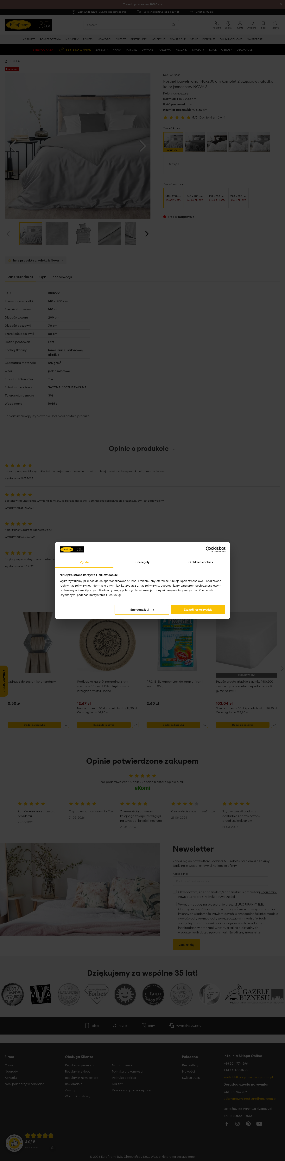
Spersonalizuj (139, 609)
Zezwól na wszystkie (198, 609)
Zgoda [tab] (84, 562)
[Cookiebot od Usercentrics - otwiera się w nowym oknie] (208, 549)
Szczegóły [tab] (143, 562)
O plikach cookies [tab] (200, 562)
